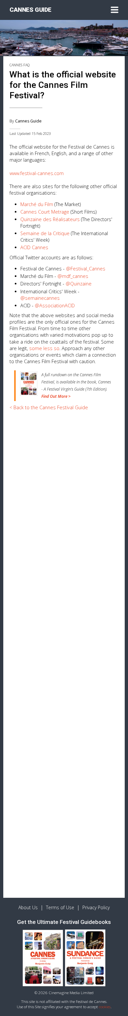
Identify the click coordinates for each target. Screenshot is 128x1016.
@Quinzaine (79, 284)
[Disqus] (64, 635)
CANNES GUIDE (30, 9)
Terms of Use (60, 907)
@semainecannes (40, 298)
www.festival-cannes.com (37, 173)
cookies (105, 1006)
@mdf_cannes (72, 276)
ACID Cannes (34, 247)
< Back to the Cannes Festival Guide (49, 407)
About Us (28, 907)
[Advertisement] (64, 480)
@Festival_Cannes (85, 269)
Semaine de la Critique (45, 233)
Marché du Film (36, 204)
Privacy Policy (96, 907)
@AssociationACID (55, 305)
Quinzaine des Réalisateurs (50, 219)
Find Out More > (56, 396)
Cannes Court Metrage (44, 212)
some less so (44, 348)
